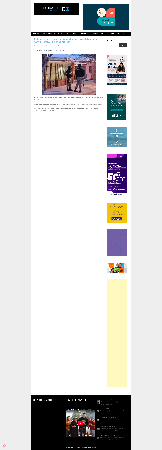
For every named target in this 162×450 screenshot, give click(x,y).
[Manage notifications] (4, 445)
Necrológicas (98, 34)
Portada (36, 34)
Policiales (74, 34)
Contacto (110, 34)
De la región (85, 34)
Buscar (109, 40)
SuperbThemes (92, 447)
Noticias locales (49, 34)
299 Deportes (63, 34)
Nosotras (120, 34)
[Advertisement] (117, 333)
